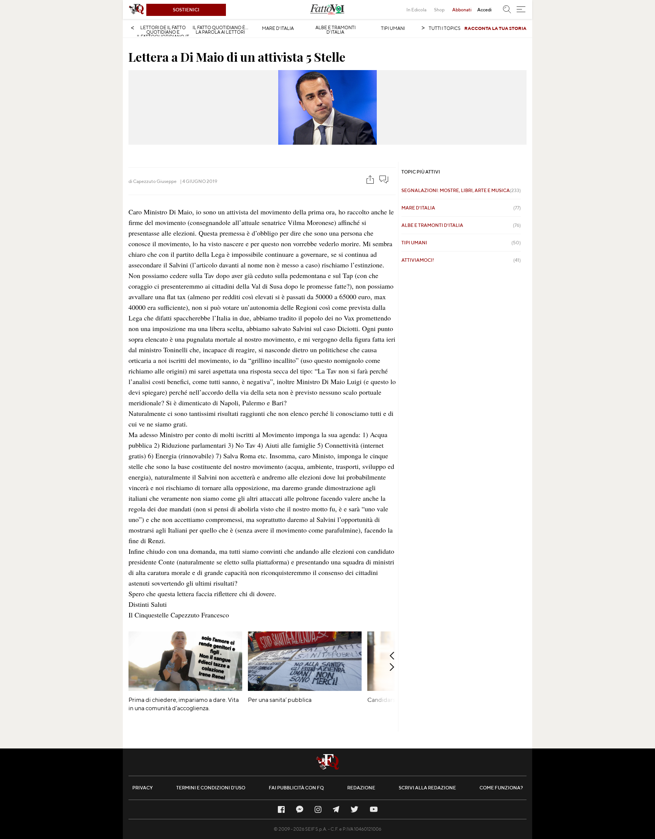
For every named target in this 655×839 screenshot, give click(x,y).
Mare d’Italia (278, 28)
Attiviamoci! (461, 260)
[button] (521, 9)
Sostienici (186, 9)
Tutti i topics (445, 28)
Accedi (484, 9)
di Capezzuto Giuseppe (152, 181)
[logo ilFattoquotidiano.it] (136, 9)
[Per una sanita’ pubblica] (305, 688)
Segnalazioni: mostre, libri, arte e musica (461, 190)
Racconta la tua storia (495, 28)
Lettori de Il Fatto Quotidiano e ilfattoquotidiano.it (163, 32)
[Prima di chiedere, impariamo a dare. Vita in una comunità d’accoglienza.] (185, 688)
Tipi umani (393, 28)
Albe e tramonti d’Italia (335, 29)
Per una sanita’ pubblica (280, 699)
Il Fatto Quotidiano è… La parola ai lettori (220, 29)
